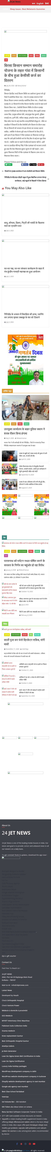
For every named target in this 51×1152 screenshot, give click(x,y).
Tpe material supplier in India (13, 944)
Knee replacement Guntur (12, 1036)
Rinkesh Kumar (22, 438)
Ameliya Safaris (8, 1046)
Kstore (38, 1116)
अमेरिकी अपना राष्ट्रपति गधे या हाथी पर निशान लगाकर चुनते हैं (33, 665)
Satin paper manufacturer (11, 907)
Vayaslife (5, 1119)
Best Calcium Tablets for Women (14, 910)
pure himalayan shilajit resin (36, 1125)
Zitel (3, 953)
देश (43, 551)
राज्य (6, 555)
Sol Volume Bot (8, 1102)
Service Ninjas (7, 886)
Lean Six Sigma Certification (13, 1061)
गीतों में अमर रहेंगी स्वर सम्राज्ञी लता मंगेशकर (32, 612)
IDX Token (6, 1107)
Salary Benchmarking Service (13, 916)
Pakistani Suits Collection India (14, 1026)
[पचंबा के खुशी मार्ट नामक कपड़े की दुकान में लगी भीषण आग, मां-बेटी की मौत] (9, 456)
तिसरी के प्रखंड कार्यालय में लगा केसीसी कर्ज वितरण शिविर (25, 171)
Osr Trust (5, 938)
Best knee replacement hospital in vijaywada (19, 932)
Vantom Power (13, 1005)
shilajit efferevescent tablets (19, 1122)
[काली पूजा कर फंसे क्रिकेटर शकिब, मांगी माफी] (25, 629)
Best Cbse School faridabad (13, 1091)
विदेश (31, 635)
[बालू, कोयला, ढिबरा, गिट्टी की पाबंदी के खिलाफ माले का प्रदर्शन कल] (25, 195)
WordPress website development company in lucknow (24, 1076)
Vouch (16, 995)
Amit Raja (25, 649)
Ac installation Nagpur (10, 895)
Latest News (7, 990)
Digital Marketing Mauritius (12, 898)
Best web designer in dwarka (13, 871)
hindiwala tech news (9, 923)
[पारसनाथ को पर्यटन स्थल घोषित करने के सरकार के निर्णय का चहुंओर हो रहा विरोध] (25, 545)
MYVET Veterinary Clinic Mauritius (16, 1021)
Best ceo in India (8, 926)
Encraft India (7, 929)
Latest (7, 55)
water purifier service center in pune (15, 904)
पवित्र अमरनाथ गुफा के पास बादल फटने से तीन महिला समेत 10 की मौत (33, 600)
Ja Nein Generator (9, 1051)
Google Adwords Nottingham (13, 892)
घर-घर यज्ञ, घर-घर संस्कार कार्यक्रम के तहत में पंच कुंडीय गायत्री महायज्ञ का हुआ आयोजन (24, 270)
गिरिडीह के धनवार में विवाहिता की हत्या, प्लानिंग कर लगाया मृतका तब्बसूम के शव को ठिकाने (24, 316)
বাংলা (33, 3)
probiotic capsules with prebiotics (24, 1128)
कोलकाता (25, 635)
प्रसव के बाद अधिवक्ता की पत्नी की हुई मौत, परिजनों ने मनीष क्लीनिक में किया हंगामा (32, 483)
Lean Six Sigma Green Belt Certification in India (21, 1056)
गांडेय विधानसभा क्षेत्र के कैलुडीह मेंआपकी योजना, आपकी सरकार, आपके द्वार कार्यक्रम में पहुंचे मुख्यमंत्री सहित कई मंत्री (32, 468)
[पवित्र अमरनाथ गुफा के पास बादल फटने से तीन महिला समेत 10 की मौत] (9, 602)
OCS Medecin (7, 1015)
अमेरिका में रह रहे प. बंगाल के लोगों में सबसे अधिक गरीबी (31, 678)
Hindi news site (7, 941)
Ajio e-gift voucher (9, 956)
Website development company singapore (18, 950)
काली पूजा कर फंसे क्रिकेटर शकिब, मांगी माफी (24, 642)
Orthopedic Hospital (15, 1000)
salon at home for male (11, 877)
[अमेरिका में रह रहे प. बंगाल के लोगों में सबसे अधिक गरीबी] (9, 680)
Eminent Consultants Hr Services (14, 919)
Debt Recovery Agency (10, 883)
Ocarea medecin (8, 1031)
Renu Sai (5, 1112)
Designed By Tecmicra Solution (14, 874)
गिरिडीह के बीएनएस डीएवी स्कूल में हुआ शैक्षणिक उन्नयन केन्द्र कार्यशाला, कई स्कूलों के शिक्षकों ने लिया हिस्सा (25, 179)
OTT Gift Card (7, 1116)
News (14, 55)
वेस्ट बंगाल (37, 635)
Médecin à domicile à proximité (14, 1010)
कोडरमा (31, 55)
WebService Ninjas (9, 889)
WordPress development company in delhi (19, 1071)
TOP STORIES (22, 55)
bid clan (5, 880)
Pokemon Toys (8, 913)
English (40, 3)
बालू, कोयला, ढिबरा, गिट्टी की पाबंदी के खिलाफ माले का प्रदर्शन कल (24, 224)
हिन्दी (47, 3)
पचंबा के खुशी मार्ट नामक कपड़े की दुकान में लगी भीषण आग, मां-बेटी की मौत (33, 454)
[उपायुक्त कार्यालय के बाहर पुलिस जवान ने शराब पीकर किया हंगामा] (25, 407)
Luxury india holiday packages (14, 1066)
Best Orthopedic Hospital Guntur (15, 1041)
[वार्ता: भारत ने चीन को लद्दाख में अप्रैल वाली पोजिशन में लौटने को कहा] (9, 693)
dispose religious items (10, 901)
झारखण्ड (44, 55)
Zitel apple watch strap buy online (15, 935)
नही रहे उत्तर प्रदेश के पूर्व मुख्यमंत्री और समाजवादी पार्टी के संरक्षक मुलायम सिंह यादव (32, 586)
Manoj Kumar (21, 86)
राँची (6, 60)
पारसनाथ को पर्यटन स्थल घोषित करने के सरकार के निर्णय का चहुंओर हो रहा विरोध (24, 563)
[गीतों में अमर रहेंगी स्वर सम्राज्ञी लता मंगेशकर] (9, 613)
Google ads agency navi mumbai (15, 1086)
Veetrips (5, 1097)
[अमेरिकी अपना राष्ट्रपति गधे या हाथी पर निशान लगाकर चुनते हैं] (9, 667)
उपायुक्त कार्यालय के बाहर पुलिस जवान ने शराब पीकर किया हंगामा (24, 431)
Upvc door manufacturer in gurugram (16, 947)
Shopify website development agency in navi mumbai (23, 1081)
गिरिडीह (37, 55)
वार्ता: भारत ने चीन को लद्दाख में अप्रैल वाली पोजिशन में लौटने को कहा (31, 691)
